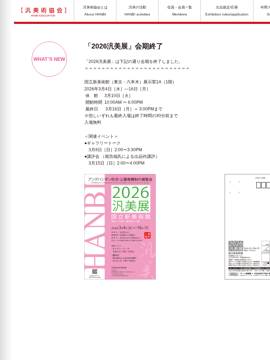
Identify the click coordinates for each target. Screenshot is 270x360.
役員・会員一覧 (179, 10)
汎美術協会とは (95, 10)
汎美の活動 (137, 10)
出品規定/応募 (227, 10)
